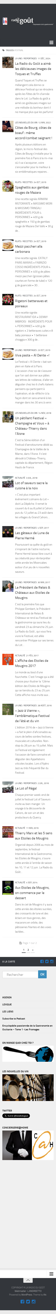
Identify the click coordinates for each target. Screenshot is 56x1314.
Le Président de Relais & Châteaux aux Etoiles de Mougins (32, 592)
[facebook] (42, 961)
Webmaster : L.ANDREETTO (28, 1291)
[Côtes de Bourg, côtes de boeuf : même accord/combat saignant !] (8, 126)
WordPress (26, 1294)
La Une (18, 58)
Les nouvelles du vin (26, 122)
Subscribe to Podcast (13, 1018)
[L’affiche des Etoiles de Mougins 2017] (8, 659)
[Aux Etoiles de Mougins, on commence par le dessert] (8, 888)
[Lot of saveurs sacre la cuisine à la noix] (8, 481)
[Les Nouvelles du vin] (28, 1100)
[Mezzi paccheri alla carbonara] (8, 245)
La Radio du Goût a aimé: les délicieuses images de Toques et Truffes (33, 69)
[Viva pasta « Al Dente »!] (8, 354)
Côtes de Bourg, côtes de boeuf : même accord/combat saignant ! (33, 133)
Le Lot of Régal (26, 788)
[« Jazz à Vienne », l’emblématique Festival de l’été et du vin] (8, 709)
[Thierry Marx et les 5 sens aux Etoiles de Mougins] (8, 832)
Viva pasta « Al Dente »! (32, 355)
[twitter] (47, 961)
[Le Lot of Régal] (8, 787)
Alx (44, 1294)
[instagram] (52, 961)
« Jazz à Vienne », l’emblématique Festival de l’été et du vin (32, 716)
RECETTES (28, 182)
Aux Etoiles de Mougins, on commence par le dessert (32, 893)
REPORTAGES (30, 58)
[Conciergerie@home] (28, 1159)
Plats (18, 182)
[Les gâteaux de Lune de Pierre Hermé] (8, 531)
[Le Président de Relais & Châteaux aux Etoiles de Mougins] (8, 586)
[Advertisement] (25, 1215)
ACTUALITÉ (20, 478)
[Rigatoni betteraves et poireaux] (8, 299)
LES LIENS (7, 1011)
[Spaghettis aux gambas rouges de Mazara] (8, 186)
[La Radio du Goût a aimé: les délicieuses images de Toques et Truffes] (8, 62)
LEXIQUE (7, 1004)
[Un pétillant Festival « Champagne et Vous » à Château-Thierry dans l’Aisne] (8, 417)
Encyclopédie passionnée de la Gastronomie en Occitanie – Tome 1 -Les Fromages (27, 1027)
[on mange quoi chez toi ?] (28, 1061)
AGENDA (7, 997)
